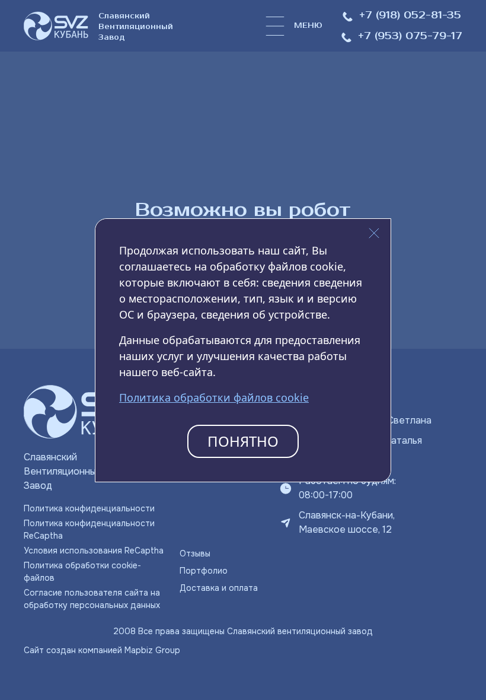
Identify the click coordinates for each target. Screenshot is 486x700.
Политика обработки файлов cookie (214, 397)
